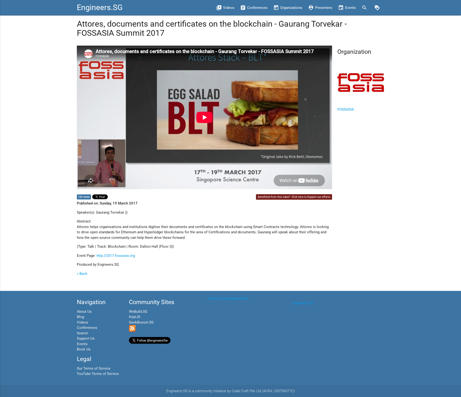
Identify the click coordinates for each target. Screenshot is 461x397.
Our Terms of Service (93, 368)
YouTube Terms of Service (98, 374)
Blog (80, 317)
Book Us (84, 349)
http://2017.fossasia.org (116, 255)
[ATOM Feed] (132, 330)
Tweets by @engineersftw (227, 298)
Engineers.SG (100, 7)
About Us (84, 311)
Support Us (86, 338)
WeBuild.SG (138, 311)
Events (82, 344)
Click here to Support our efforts (310, 196)
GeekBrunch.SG (141, 322)
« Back (82, 273)
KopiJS (134, 317)
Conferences (87, 327)
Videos (82, 322)
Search (82, 333)
